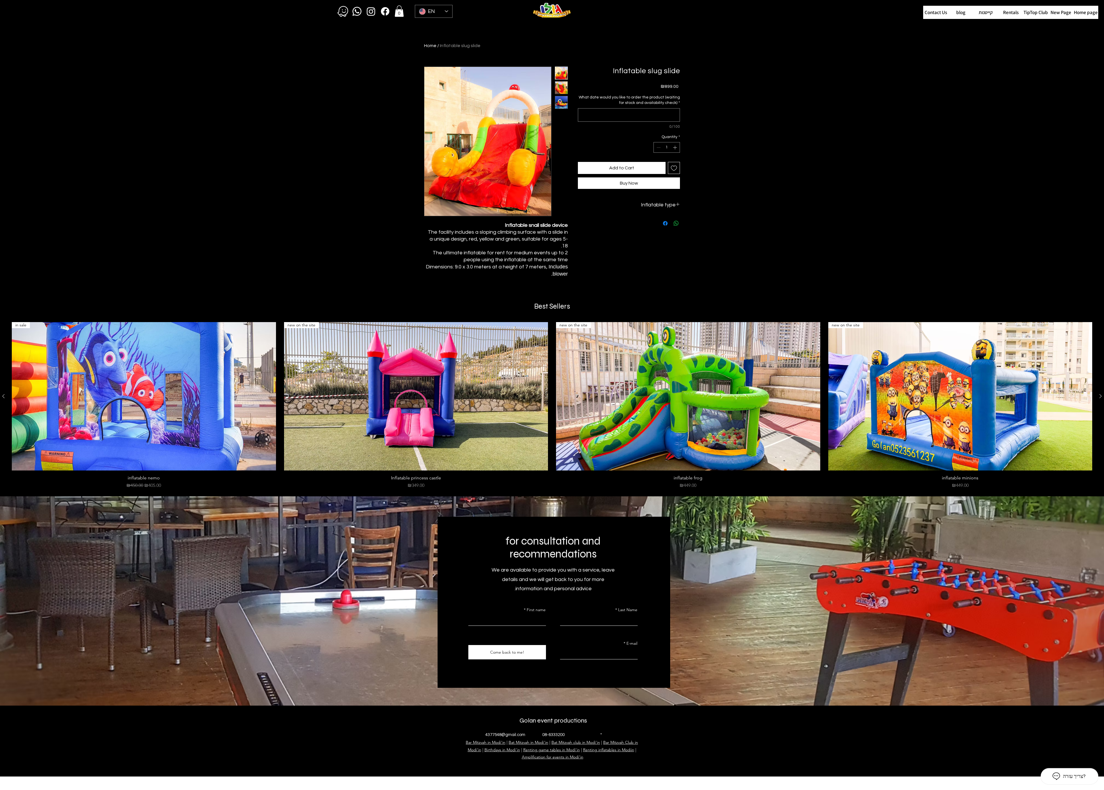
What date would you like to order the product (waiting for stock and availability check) (629, 100)
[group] (552, 405)
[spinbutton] (667, 147)
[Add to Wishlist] (674, 168)
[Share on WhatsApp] (676, 223)
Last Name (627, 610)
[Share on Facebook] (665, 223)
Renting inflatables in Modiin (608, 749)
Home (430, 45)
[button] (1035, 12)
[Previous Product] (3, 396)
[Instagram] (371, 11)
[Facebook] (385, 11)
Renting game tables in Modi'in (551, 749)
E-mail (631, 643)
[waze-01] (342, 11)
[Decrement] (658, 147)
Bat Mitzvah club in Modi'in (575, 742)
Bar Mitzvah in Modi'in (485, 742)
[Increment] (675, 147)
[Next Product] (1100, 396)
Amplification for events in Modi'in (552, 757)
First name (536, 610)
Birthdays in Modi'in (502, 749)
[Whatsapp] (357, 11)
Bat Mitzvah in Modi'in (528, 742)
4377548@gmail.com (505, 735)
